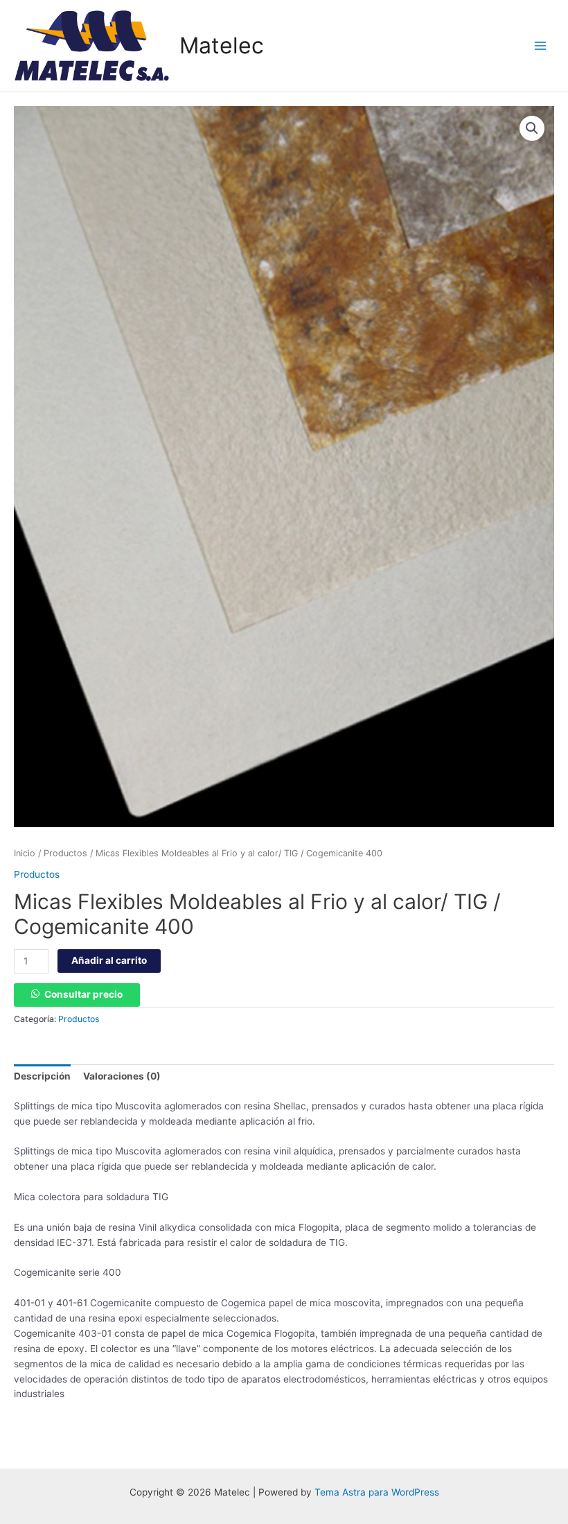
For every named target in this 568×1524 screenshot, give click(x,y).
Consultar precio (83, 994)
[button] (532, 128)
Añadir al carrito (109, 960)
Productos (65, 853)
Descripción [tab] (42, 1076)
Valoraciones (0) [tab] (122, 1076)
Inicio (24, 853)
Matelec (221, 45)
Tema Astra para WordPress (376, 1492)
